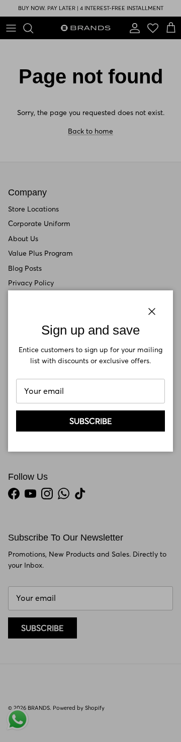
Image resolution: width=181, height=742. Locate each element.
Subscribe (90, 421)
